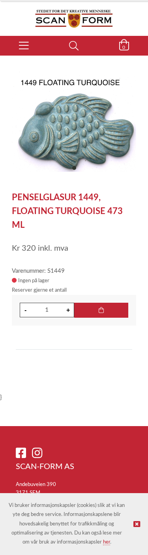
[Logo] (74, 14)
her (106, 542)
